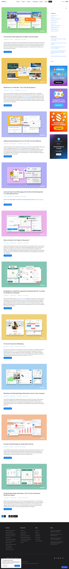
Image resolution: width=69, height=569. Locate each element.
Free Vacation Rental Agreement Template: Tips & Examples (21, 37)
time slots (19, 148)
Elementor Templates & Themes (11, 544)
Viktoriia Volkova (6, 39)
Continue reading (8, 52)
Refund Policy (38, 535)
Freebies (52, 17)
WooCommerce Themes (10, 549)
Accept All (17, 565)
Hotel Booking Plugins (9, 532)
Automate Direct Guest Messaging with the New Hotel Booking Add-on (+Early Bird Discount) (58, 52)
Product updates (53, 22)
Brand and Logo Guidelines (25, 535)
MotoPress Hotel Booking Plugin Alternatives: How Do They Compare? (24, 393)
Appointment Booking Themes (11, 539)
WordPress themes (54, 29)
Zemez (29, 563)
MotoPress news (10, 196)
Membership (35, 1)
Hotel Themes (8, 537)
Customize (5, 565)
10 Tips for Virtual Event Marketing (14, 344)
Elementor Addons (9, 542)
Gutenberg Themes (9, 547)
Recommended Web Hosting (25, 537)
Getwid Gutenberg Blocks (55, 18)
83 (10, 516)
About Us (37, 532)
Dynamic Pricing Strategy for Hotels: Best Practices (18, 444)
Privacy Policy (38, 537)
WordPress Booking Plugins (10, 530)
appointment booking (21, 298)
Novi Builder (36, 563)
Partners (22, 542)
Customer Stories (23, 532)
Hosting (46, 1)
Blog (50, 1)
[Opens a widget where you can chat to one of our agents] (64, 567)
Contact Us (37, 530)
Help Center (23, 530)
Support (40, 1)
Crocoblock (25, 563)
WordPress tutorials (13, 143)
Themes (23, 1)
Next (15, 516)
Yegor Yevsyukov (6, 90)
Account (63, 1)
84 (12, 516)
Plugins (18, 1)
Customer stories (53, 15)
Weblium (21, 563)
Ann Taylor (5, 196)
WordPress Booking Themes (10, 535)
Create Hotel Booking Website (26, 539)
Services (28, 1)
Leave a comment (23, 39)
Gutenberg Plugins (9, 546)
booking (36, 501)
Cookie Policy (38, 539)
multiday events (30, 355)
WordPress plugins (26, 96)
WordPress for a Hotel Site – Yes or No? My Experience (19, 87)
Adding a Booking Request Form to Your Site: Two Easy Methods (22, 141)
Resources (11, 39)
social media (15, 351)
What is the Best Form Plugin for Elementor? (16, 240)
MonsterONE (32, 563)
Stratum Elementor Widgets (55, 25)
